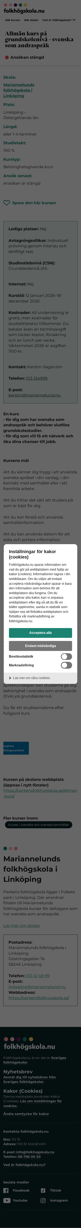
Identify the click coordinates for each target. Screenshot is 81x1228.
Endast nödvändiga (40, 646)
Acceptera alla (40, 633)
